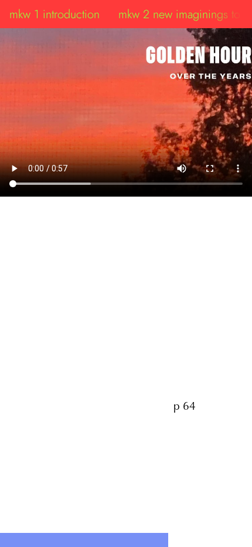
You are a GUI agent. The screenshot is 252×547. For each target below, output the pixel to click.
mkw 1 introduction (54, 14)
